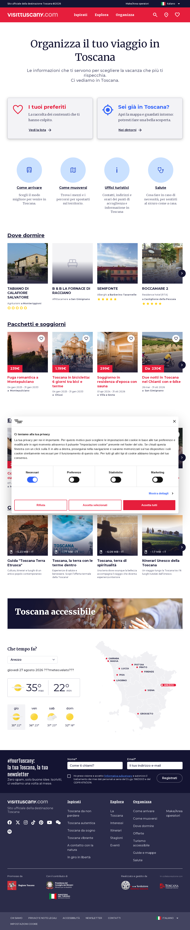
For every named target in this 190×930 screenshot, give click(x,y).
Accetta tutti (149, 505)
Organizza (142, 802)
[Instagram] (26, 823)
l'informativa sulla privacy (118, 775)
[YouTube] (49, 823)
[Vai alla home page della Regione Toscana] (20, 885)
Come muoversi (145, 818)
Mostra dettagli (159, 493)
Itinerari (116, 830)
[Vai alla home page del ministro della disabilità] (59, 885)
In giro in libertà (79, 857)
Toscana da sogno (81, 830)
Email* (131, 759)
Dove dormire (143, 826)
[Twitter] (18, 823)
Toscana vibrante (80, 838)
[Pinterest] (41, 823)
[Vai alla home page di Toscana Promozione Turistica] (169, 886)
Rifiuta (41, 505)
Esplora (117, 802)
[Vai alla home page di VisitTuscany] (32, 14)
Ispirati (74, 802)
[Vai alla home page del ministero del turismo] (59, 896)
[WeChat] (58, 823)
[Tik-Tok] (33, 823)
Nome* (72, 759)
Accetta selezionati (95, 505)
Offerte (138, 833)
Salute (137, 860)
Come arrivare (143, 811)
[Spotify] (9, 832)
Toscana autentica (81, 823)
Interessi (116, 823)
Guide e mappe (144, 853)
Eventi (115, 845)
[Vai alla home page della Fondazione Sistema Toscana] (134, 885)
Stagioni (116, 838)
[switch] (74, 480)
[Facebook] (9, 823)
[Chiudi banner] (174, 421)
